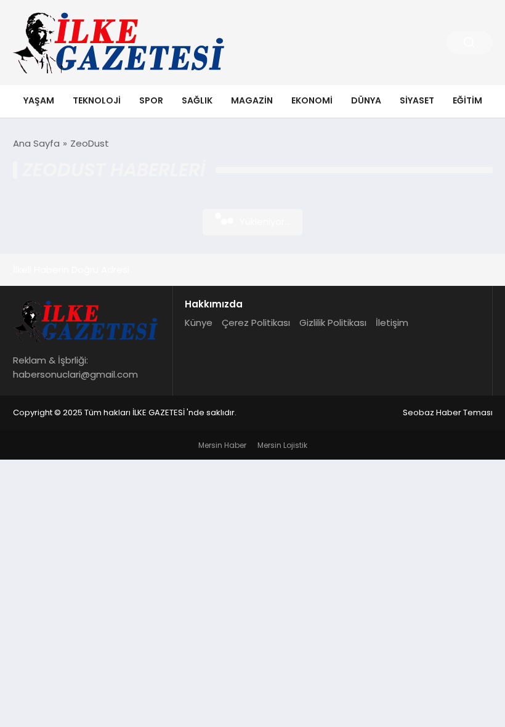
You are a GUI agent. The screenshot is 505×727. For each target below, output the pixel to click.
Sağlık (197, 100)
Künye (198, 322)
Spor (151, 100)
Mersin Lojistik (282, 445)
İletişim (392, 322)
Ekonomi (312, 100)
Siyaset (417, 100)
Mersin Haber (222, 445)
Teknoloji (97, 100)
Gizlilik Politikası (332, 322)
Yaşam (38, 100)
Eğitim (467, 100)
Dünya (366, 100)
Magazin (252, 100)
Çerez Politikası (256, 322)
